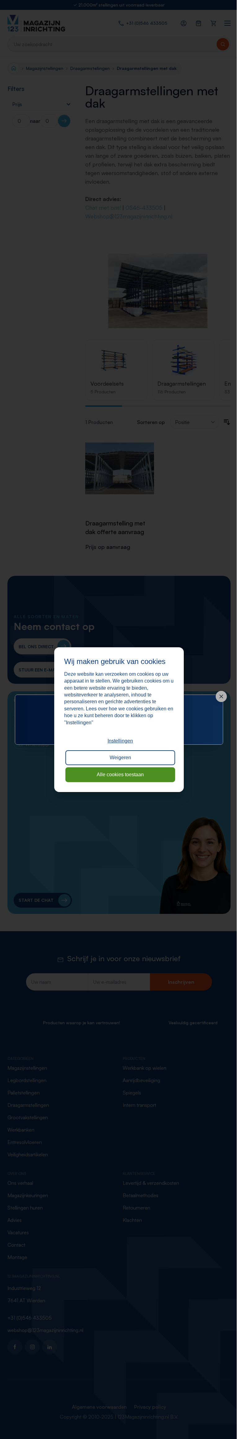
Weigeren (120, 757)
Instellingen (120, 740)
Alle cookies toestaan (120, 774)
